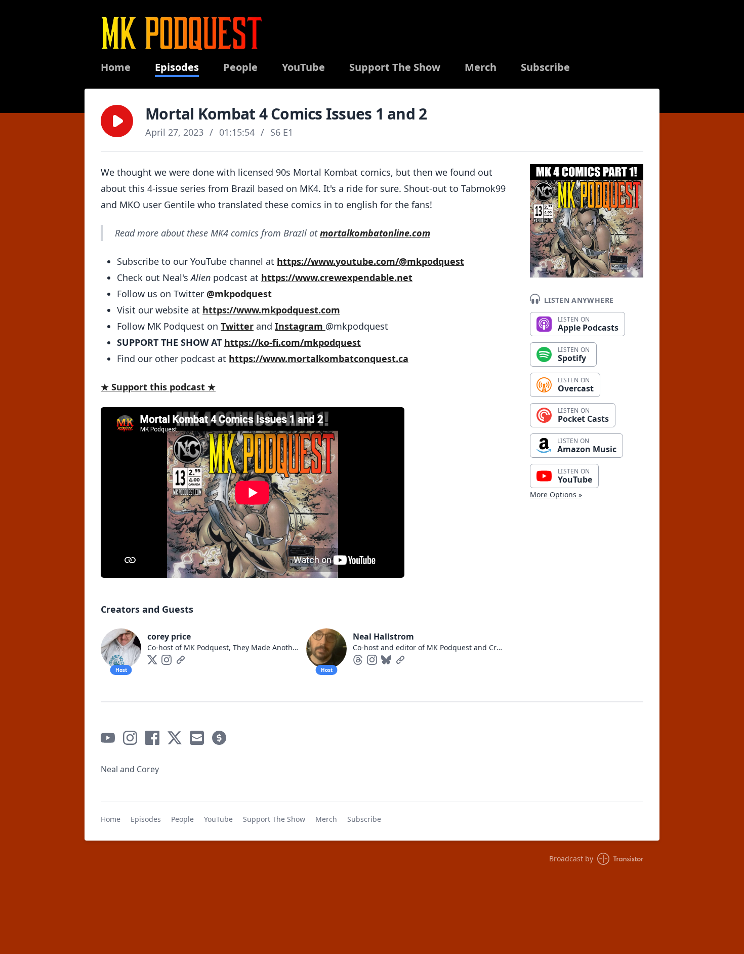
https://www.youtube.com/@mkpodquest (370, 261)
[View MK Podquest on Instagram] (130, 738)
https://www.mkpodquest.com (271, 310)
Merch (481, 67)
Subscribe (545, 67)
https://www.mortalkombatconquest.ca (318, 358)
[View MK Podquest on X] (175, 738)
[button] (117, 121)
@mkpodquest (239, 294)
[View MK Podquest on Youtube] (108, 738)
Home (116, 67)
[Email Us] (197, 738)
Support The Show (394, 67)
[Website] (181, 660)
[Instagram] (166, 660)
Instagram (300, 326)
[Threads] (358, 660)
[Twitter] (152, 660)
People (240, 67)
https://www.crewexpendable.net (336, 277)
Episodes (177, 67)
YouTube (303, 67)
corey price (169, 636)
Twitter (237, 326)
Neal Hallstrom (383, 636)
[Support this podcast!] (219, 738)
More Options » (556, 494)
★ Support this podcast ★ (158, 387)
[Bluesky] (386, 660)
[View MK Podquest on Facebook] (152, 738)
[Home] (182, 33)
